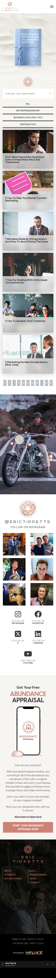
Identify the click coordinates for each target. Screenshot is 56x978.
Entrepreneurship (28, 110)
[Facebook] (38, 614)
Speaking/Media (38, 874)
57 (46, 382)
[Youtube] (28, 653)
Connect (34, 882)
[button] (52, 7)
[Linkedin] (38, 633)
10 (23, 382)
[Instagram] (17, 614)
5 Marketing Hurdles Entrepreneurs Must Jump (26, 363)
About (7, 870)
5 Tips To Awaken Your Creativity (25, 321)
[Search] (50, 93)
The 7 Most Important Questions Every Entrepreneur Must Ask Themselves (24, 159)
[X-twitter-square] (17, 633)
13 (37, 382)
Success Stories (13, 878)
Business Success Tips (28, 117)
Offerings (9, 874)
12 (32, 382)
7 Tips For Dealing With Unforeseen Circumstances (26, 281)
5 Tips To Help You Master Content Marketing (26, 199)
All (28, 103)
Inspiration (28, 124)
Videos (33, 878)
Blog (32, 870)
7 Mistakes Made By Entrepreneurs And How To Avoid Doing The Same (26, 240)
